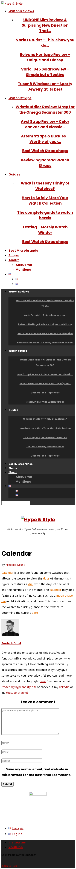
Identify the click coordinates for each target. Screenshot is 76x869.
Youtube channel (17, 693)
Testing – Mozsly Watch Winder (45, 446)
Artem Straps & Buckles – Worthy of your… (45, 383)
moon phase (64, 595)
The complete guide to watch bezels (45, 437)
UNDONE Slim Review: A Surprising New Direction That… (45, 25)
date (46, 578)
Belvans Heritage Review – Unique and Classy (45, 324)
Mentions (23, 269)
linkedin (64, 687)
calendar (55, 590)
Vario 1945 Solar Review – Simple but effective (45, 333)
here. (43, 681)
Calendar (7, 573)
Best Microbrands (23, 250)
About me (24, 265)
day (3, 601)
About (13, 260)
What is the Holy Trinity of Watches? (45, 418)
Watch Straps (19, 98)
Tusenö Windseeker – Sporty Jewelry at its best (45, 342)
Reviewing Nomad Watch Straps (45, 401)
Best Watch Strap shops (45, 150)
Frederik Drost (15, 565)
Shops (13, 255)
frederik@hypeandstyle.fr (18, 687)
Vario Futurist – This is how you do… (45, 315)
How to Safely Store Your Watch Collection (45, 428)
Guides (14, 174)
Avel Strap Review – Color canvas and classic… (45, 374)
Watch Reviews (21, 11)
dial (30, 584)
